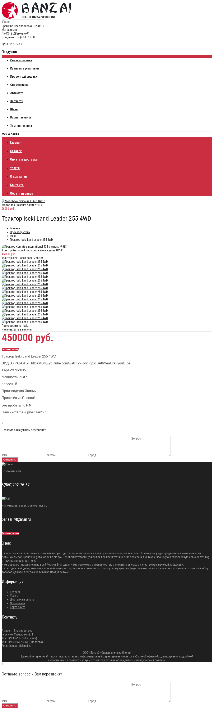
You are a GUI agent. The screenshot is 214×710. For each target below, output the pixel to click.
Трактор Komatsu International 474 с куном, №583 (32, 250)
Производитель (20, 232)
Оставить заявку (10, 349)
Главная (15, 228)
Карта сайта (17, 607)
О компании (17, 603)
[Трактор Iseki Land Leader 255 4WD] (25, 262)
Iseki (13, 236)
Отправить (9, 459)
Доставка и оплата (22, 599)
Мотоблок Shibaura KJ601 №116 (22, 205)
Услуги (14, 596)
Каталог (15, 592)
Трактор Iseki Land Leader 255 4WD (31, 240)
